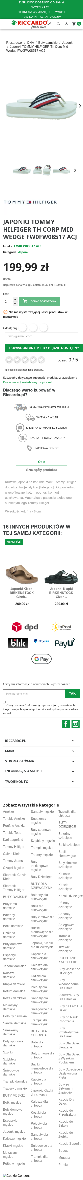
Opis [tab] (41, 462)
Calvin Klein (12, 853)
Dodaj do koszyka (39, 301)
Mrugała (64, 1157)
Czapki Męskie (13, 868)
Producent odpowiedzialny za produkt (27, 382)
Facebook (66, 724)
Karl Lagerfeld (13, 839)
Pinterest (43, 328)
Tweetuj (33, 328)
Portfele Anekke (14, 825)
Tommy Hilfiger (13, 846)
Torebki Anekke (14, 818)
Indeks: (8, 246)
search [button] (58, 24)
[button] (8, 170)
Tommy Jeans (13, 860)
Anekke (8, 811)
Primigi (63, 1164)
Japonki (23, 252)
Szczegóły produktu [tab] (41, 470)
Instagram (76, 724)
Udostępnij (23, 328)
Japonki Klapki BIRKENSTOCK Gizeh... (22, 592)
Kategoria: (10, 252)
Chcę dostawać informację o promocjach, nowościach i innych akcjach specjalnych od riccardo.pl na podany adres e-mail (40, 709)
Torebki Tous (12, 832)
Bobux (63, 1150)
